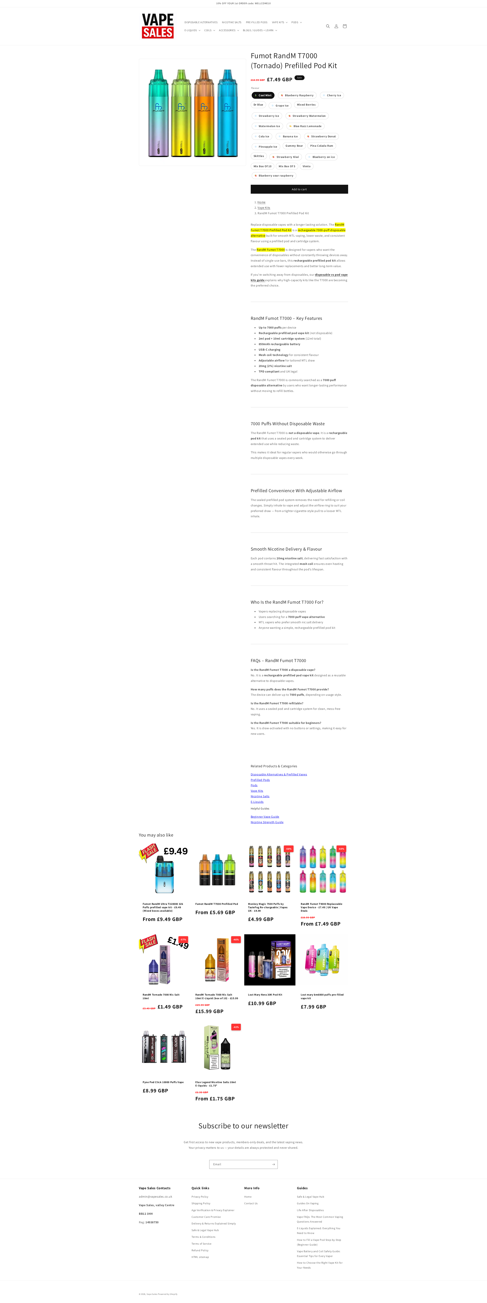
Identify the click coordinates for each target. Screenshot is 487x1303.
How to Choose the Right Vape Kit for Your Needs (320, 1265)
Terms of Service (202, 1243)
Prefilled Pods (260, 780)
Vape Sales (152, 1294)
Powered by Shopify (167, 1294)
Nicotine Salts (260, 796)
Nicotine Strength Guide (267, 822)
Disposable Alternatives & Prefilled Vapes (279, 774)
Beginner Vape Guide (265, 817)
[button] (279, 22)
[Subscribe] (273, 1164)
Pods (254, 785)
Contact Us (251, 1203)
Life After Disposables (310, 1210)
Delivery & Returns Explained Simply (214, 1223)
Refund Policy (200, 1250)
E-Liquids (257, 802)
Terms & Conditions (204, 1237)
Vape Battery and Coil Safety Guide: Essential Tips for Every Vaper (318, 1254)
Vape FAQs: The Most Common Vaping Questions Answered (320, 1219)
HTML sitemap (200, 1257)
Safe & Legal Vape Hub (205, 1230)
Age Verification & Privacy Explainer (213, 1210)
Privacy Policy (200, 1197)
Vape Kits (264, 208)
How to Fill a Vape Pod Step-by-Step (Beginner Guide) (319, 1242)
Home (261, 202)
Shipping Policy (201, 1203)
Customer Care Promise (206, 1217)
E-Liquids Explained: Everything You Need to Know (319, 1231)
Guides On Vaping (308, 1203)
